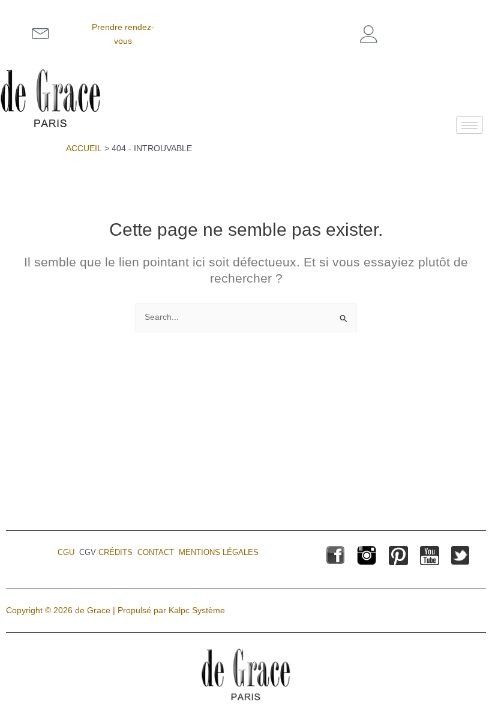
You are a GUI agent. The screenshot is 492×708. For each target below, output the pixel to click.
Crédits (115, 552)
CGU (66, 552)
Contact (155, 552)
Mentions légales (219, 552)
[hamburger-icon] (469, 125)
